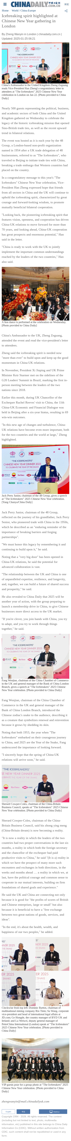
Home (5, 10)
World (15, 10)
